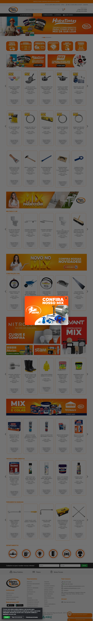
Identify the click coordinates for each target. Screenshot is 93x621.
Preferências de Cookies (32, 617)
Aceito (6, 617)
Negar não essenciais (17, 617)
